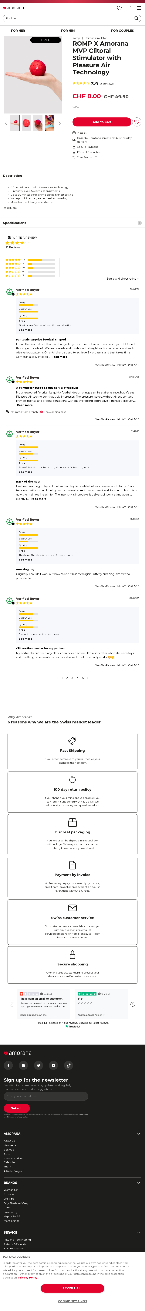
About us (9, 1140)
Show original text (55, 411)
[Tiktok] (68, 1065)
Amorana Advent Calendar (14, 1160)
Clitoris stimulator (96, 37)
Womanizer (11, 1189)
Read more (59, 357)
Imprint (8, 1166)
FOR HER (18, 31)
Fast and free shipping (17, 1239)
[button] (30, 259)
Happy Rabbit (12, 1216)
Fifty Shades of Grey (16, 1203)
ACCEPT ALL (72, 1288)
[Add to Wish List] (136, 121)
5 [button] (83, 678)
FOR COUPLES (122, 31)
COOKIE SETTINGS (72, 1301)
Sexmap (9, 1149)
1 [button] (61, 678)
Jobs (6, 1154)
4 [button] (78, 678)
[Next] (59, 123)
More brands (11, 1220)
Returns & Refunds (15, 1244)
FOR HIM (68, 31)
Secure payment (14, 1248)
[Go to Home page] (13, 8)
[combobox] (123, 278)
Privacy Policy (27, 1277)
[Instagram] (23, 1065)
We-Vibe (9, 1198)
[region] (72, 1281)
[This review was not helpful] (135, 365)
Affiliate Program (14, 1171)
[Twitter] (38, 1065)
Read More (10, 207)
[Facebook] (8, 1065)
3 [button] (72, 678)
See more (25, 329)
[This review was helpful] (129, 365)
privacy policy (22, 1117)
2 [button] (67, 678)
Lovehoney (11, 1211)
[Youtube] (53, 1065)
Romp (76, 37)
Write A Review (24, 237)
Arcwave (9, 1194)
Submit (17, 1108)
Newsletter (10, 1145)
